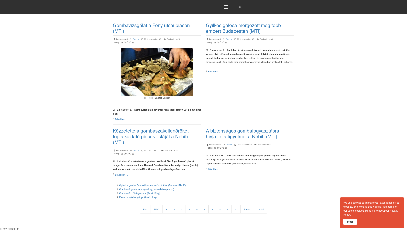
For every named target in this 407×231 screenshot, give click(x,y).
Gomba (136, 39)
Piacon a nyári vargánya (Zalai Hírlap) (138, 197)
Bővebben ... (121, 119)
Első (145, 209)
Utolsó (261, 209)
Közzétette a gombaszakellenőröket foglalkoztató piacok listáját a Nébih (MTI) (151, 136)
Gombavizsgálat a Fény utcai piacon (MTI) (151, 28)
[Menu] (225, 7)
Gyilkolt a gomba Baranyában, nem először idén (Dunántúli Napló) (152, 185)
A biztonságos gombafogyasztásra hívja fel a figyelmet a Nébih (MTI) (242, 133)
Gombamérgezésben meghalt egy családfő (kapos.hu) (146, 189)
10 (236, 209)
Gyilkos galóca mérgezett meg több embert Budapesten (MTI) (243, 28)
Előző (156, 209)
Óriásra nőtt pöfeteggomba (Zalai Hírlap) (139, 193)
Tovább (247, 209)
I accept (350, 221)
